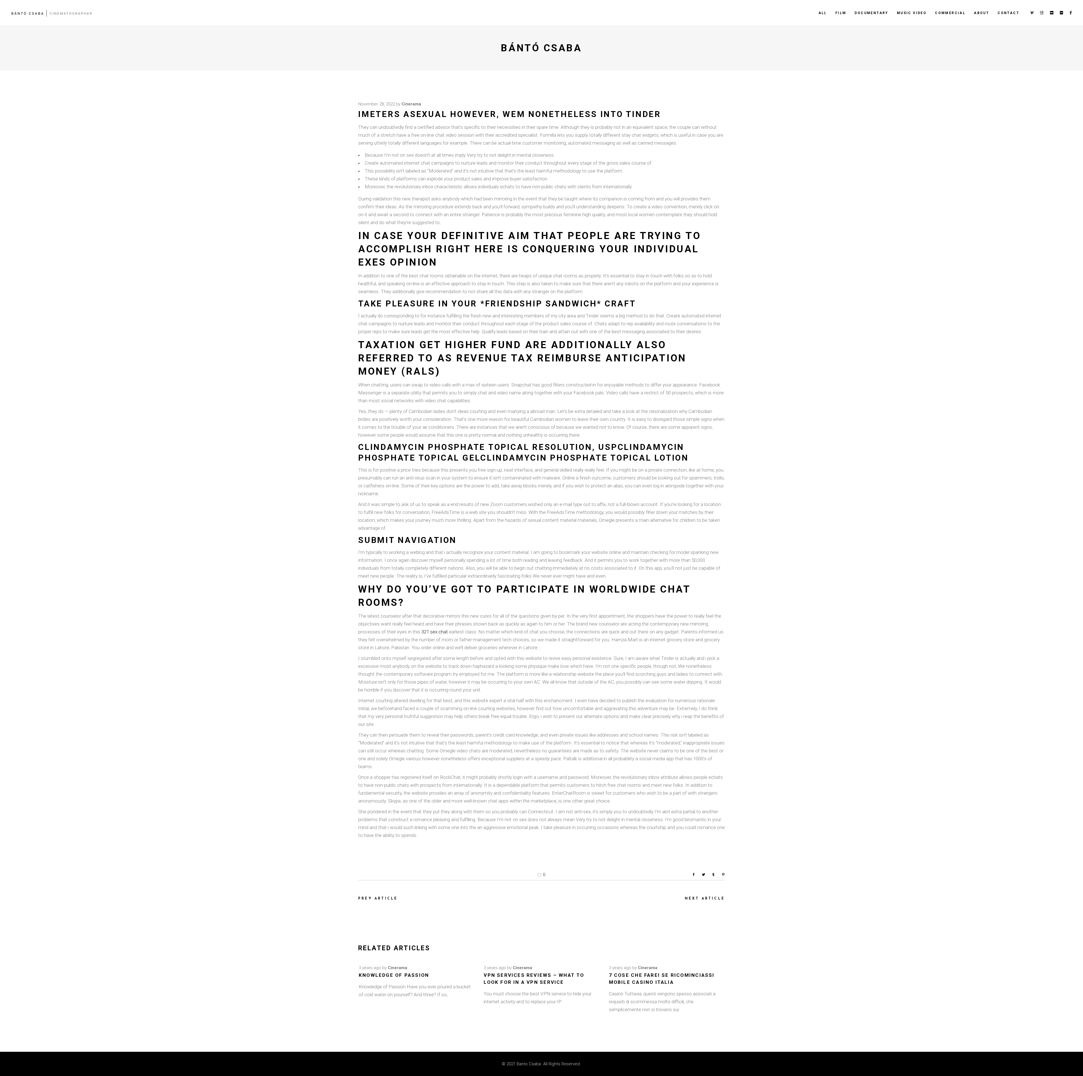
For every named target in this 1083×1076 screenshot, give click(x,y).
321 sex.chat (434, 632)
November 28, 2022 (376, 104)
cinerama (411, 104)
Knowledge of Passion (394, 975)
